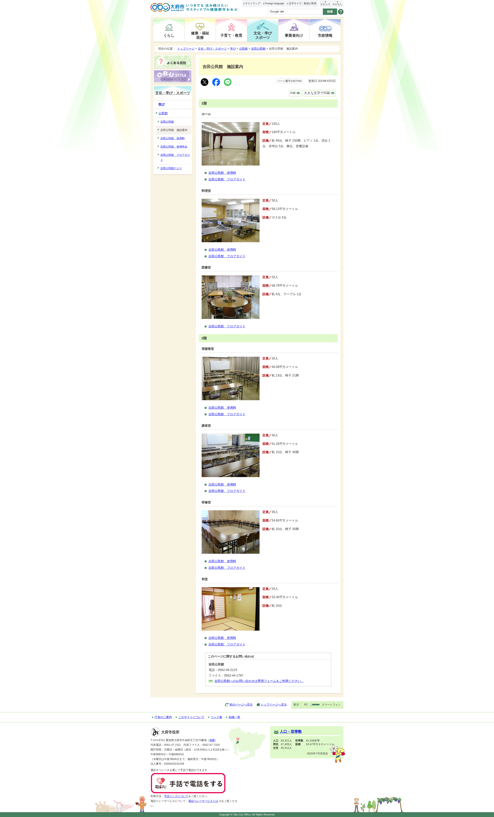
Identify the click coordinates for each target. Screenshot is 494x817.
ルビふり (325, 4)
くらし (168, 35)
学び (233, 48)
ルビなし (337, 4)
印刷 (293, 92)
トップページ (186, 48)
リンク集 (216, 717)
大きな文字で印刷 (317, 93)
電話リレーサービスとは (203, 801)
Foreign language (274, 3)
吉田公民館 (258, 48)
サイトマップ (252, 3)
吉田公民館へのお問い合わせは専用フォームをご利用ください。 (259, 681)
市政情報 (325, 35)
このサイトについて (191, 717)
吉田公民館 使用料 (222, 172)
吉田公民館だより (171, 168)
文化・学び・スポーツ (212, 48)
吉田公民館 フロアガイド (226, 179)
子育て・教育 (231, 35)
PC (306, 704)
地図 (212, 740)
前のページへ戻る (241, 704)
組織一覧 (234, 717)
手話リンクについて (176, 796)
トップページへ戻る (274, 704)
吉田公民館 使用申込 (173, 146)
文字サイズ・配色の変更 (302, 3)
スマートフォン (331, 704)
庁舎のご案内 (163, 717)
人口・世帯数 (291, 732)
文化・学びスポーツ (263, 35)
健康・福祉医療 (200, 35)
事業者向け (294, 35)
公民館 (243, 48)
